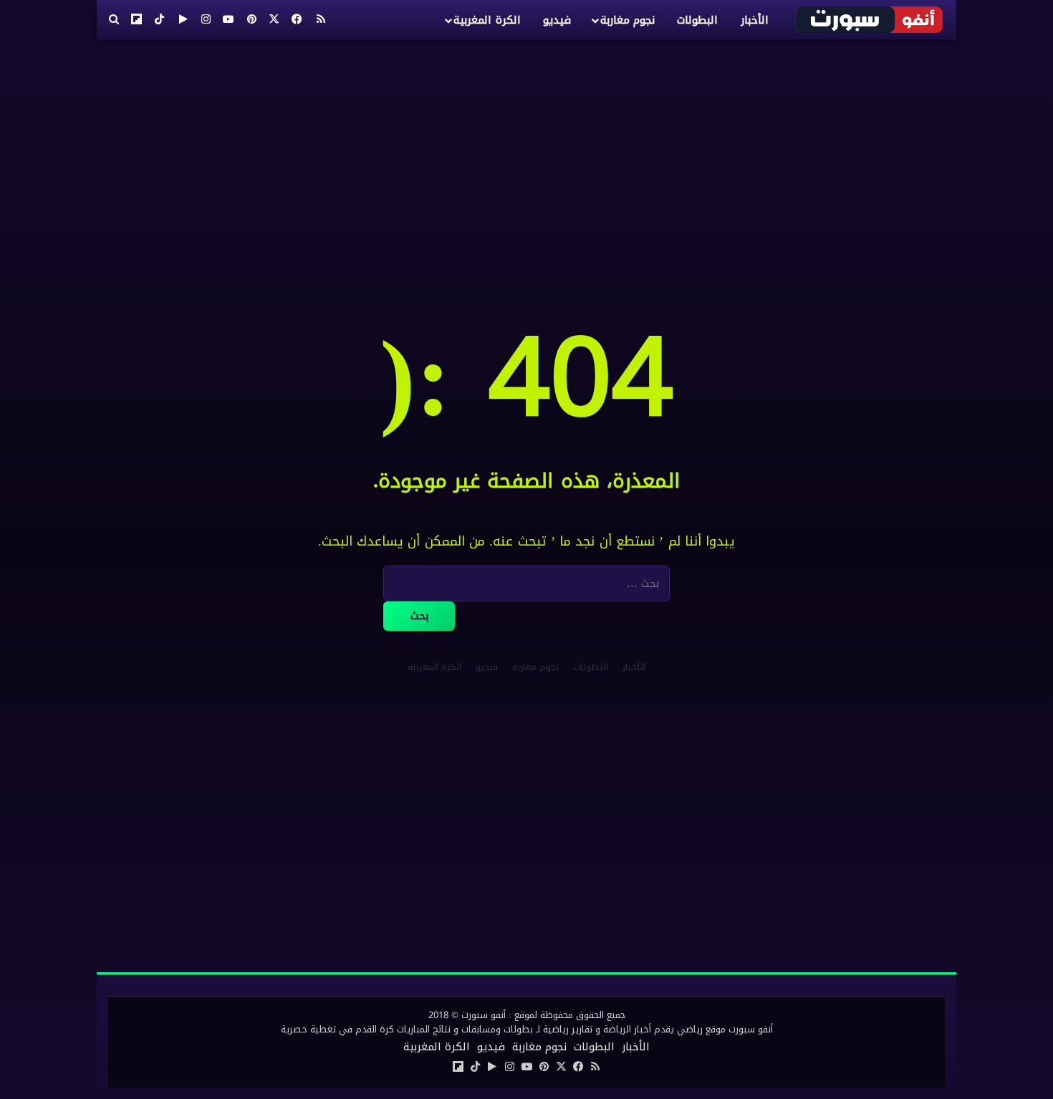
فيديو (557, 20)
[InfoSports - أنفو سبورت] (870, 19)
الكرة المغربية (486, 20)
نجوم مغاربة (627, 20)
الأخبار (755, 20)
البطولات (697, 20)
